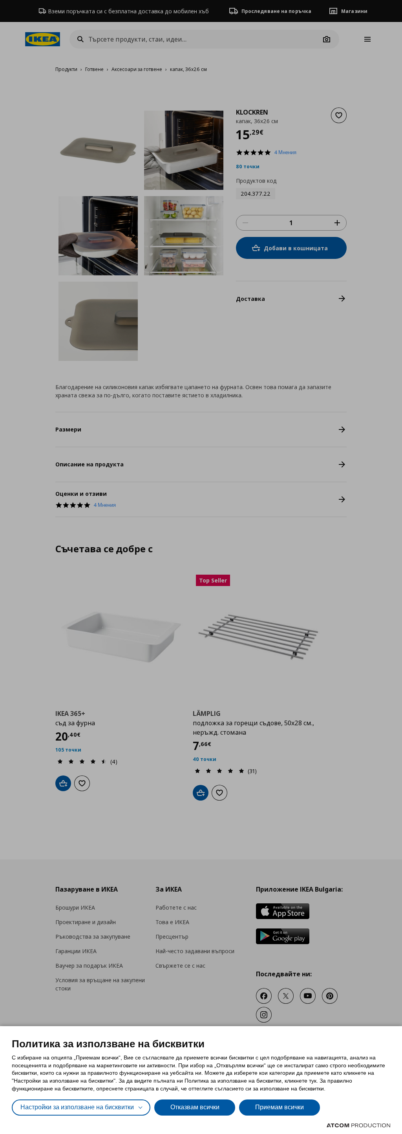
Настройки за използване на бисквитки (77, 1107)
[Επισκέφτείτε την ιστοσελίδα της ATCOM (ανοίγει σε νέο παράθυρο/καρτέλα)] (358, 1125)
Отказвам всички (194, 1107)
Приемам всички (279, 1107)
